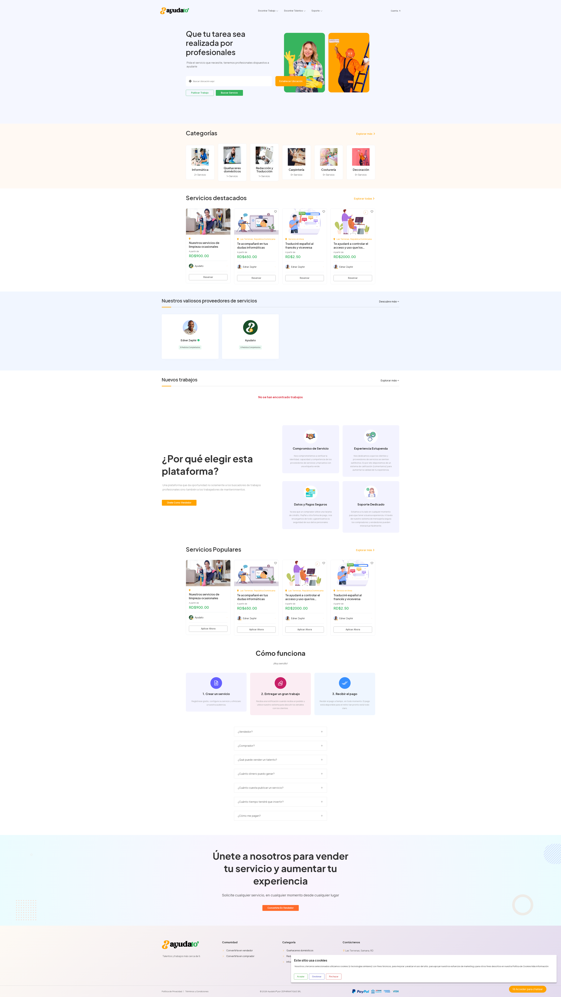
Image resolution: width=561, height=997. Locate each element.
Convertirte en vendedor (239, 950)
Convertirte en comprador (240, 956)
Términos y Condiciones (196, 991)
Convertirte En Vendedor (280, 907)
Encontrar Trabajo (266, 10)
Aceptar (300, 976)
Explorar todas (363, 198)
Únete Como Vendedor (179, 502)
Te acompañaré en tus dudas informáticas (252, 245)
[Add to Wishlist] (227, 211)
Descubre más (388, 301)
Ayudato (250, 340)
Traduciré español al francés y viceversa (299, 245)
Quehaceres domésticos (232, 169)
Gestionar (316, 976)
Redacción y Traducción (264, 169)
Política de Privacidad (172, 991)
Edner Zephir (189, 340)
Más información (540, 966)
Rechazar (333, 976)
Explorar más (364, 133)
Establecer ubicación (290, 81)
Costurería (328, 169)
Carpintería (296, 169)
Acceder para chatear (529, 989)
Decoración (361, 169)
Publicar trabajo (200, 92)
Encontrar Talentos (293, 10)
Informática (200, 169)
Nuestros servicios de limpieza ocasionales (204, 244)
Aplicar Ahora (208, 628)
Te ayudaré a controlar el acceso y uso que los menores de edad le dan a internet (352, 249)
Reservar (208, 277)
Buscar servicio (229, 92)
